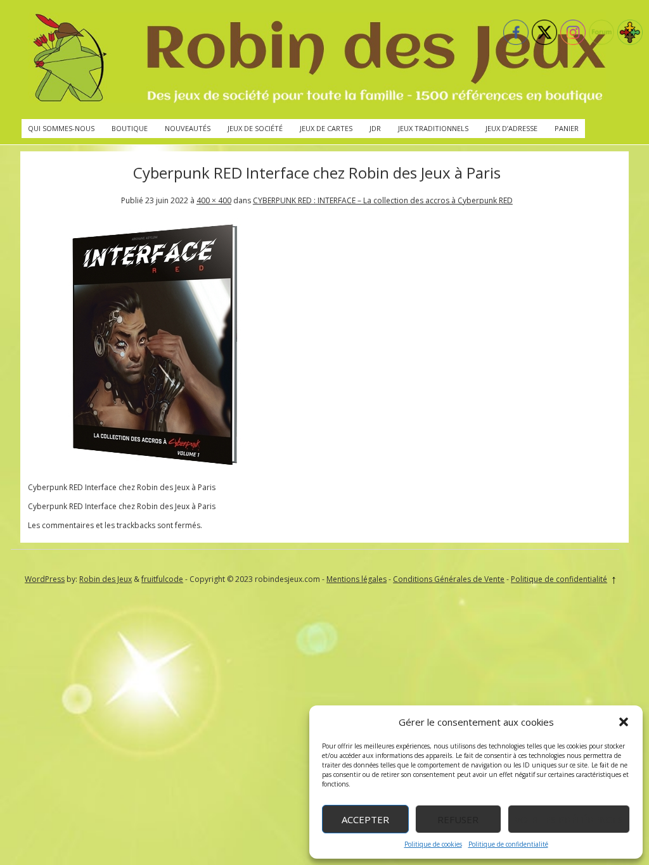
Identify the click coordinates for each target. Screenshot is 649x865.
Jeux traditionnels (433, 128)
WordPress (45, 579)
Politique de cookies (433, 844)
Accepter (365, 819)
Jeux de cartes (326, 128)
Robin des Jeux (105, 579)
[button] (623, 722)
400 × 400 (213, 200)
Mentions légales (356, 579)
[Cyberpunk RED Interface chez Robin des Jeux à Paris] (154, 468)
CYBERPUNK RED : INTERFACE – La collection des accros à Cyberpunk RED (383, 200)
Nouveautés (187, 128)
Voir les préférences (569, 819)
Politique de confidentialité (508, 844)
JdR (375, 128)
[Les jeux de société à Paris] (317, 59)
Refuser (458, 819)
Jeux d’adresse (511, 128)
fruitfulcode (162, 579)
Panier (567, 128)
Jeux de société (255, 128)
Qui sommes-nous (61, 128)
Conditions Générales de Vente (448, 579)
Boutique (130, 128)
